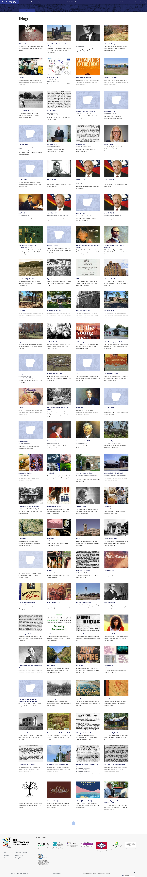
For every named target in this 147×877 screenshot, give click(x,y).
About (76, 2)
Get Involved (123, 2)
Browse (22, 2)
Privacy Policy (18, 858)
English (126, 875)
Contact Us (6, 855)
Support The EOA (19, 855)
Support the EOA (133, 2)
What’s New (62, 2)
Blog (39, 2)
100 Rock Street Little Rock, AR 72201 (20, 873)
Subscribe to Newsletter (21, 852)
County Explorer (53, 2)
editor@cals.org (56, 873)
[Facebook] (134, 873)
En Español (70, 2)
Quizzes (44, 2)
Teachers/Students (31, 2)
